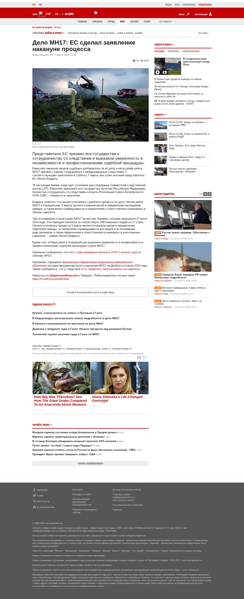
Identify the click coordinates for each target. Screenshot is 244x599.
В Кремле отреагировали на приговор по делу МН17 (68, 323)
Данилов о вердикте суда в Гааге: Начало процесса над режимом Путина (82, 328)
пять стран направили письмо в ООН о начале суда (103, 252)
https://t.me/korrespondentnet (50, 278)
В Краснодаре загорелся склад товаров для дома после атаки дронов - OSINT (181, 102)
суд (42, 348)
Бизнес (134, 21)
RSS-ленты (43, 501)
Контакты (77, 489)
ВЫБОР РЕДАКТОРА (164, 194)
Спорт (147, 21)
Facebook (42, 490)
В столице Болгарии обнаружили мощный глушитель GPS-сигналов (77, 441)
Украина (97, 21)
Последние (159, 51)
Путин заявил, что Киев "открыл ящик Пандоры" (66, 445)
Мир (122, 21)
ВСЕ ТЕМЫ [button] (203, 33)
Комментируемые (191, 51)
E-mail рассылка (46, 507)
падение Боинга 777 (55, 348)
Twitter (40, 495)
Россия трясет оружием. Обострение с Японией (183, 170)
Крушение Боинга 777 (122, 348)
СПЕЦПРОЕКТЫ (205, 4)
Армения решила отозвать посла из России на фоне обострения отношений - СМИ (87, 449)
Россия (57, 27)
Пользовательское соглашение (127, 505)
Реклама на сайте (82, 494)
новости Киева (107, 33)
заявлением (65, 175)
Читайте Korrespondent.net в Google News (91, 292)
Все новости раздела (42, 27)
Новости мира (162, 44)
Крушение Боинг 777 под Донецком (83, 348)
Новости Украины (163, 280)
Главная (82, 21)
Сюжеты (159, 114)
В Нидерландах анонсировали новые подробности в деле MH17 (76, 318)
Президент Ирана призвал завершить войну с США (67, 454)
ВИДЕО (168, 4)
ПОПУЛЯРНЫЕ (189, 4)
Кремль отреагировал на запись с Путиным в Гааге (67, 312)
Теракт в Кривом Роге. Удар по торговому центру (186, 158)
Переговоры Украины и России (82, 33)
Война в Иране (93, 33)
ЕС (38, 348)
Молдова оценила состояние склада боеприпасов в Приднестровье (78, 432)
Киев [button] (35, 14)
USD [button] (57, 14)
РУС (34, 4)
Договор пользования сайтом (126, 489)
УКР (40, 4)
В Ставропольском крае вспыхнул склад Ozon (196, 61)
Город (111, 21)
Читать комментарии (90, 463)
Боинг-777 (106, 348)
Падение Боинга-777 (52, 345)
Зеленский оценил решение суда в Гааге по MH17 (66, 334)
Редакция (117, 510)
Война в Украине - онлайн (129, 33)
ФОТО (177, 4)
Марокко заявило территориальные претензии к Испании (71, 436)
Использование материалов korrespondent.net (81, 502)
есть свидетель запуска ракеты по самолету (110, 269)
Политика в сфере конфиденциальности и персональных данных (123, 497)
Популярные (173, 51)
